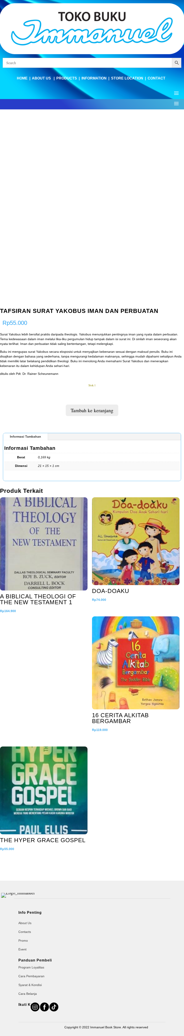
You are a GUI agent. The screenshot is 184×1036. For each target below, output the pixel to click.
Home (22, 78)
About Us (42, 78)
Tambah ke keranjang (92, 410)
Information (94, 78)
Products (66, 78)
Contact (156, 78)
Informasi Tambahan (25, 436)
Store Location (127, 78)
